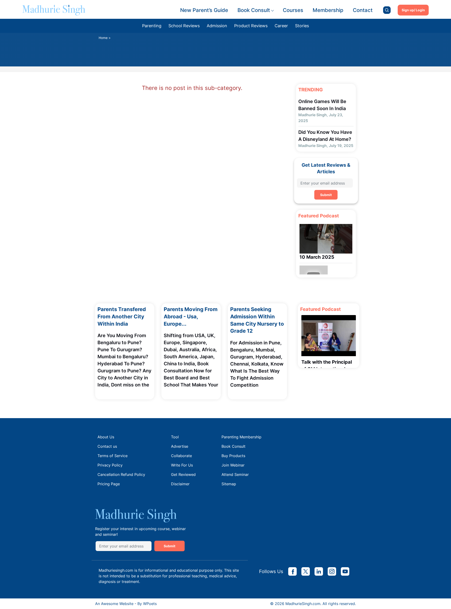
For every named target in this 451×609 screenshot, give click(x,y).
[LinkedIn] (319, 571)
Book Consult (253, 10)
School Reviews (184, 25)
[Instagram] (332, 571)
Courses (293, 10)
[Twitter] (305, 571)
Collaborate (181, 455)
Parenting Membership (241, 437)
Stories (302, 25)
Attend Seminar (235, 474)
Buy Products (233, 455)
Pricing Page (108, 484)
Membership (328, 10)
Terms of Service (112, 455)
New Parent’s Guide (204, 10)
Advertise (179, 446)
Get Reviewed (183, 474)
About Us (105, 437)
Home (103, 38)
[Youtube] (345, 571)
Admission (217, 25)
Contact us (107, 446)
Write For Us (182, 465)
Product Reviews (251, 25)
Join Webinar (233, 465)
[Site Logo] (53, 10)
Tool (175, 437)
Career (281, 25)
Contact (363, 10)
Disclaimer (180, 484)
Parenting (151, 25)
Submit (326, 195)
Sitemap (229, 484)
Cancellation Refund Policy (121, 474)
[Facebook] (292, 571)
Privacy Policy (110, 465)
